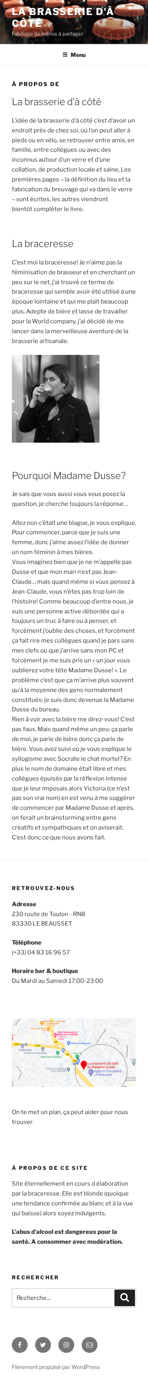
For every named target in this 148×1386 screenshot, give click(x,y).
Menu (78, 54)
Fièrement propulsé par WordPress (56, 1366)
